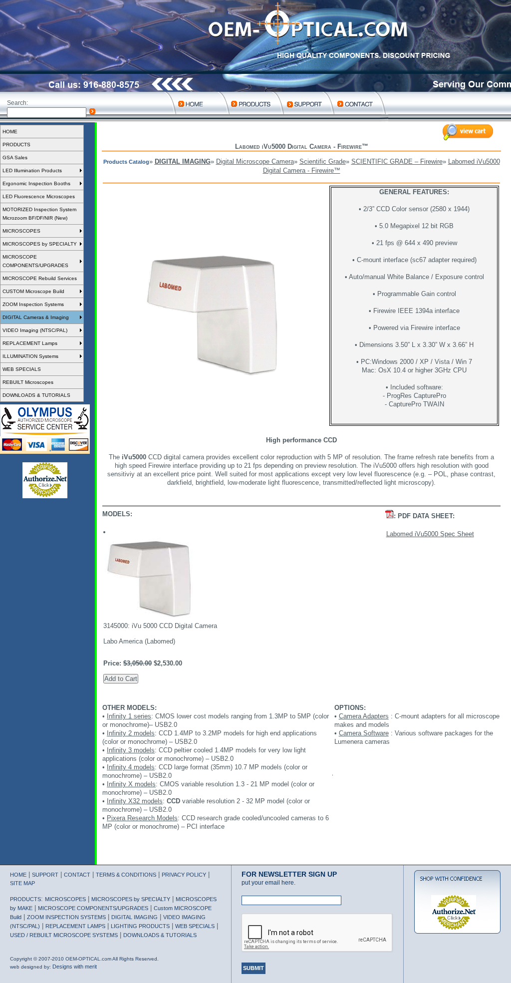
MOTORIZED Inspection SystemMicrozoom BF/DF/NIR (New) (39, 214)
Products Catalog (126, 162)
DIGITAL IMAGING (183, 161)
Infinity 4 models (131, 767)
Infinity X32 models (135, 801)
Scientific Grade (322, 161)
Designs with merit (74, 967)
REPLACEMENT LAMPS (75, 926)
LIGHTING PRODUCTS (140, 926)
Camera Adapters (364, 716)
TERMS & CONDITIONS (126, 875)
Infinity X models (131, 784)
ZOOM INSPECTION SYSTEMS (66, 917)
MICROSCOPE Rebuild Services (39, 278)
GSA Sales (14, 157)
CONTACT (77, 875)
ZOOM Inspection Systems (33, 304)
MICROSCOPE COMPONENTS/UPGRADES (35, 261)
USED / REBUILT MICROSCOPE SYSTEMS (64, 935)
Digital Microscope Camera (255, 161)
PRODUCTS (16, 144)
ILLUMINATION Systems (30, 356)
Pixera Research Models (142, 818)
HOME (9, 131)
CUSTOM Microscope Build (33, 291)
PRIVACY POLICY (184, 875)
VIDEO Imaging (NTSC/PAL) (34, 330)
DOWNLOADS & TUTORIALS (36, 395)
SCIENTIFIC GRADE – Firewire (397, 161)
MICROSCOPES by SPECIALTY (39, 244)
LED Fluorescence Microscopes (38, 196)
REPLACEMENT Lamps (29, 343)
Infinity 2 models (131, 733)
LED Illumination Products (32, 170)
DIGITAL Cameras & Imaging (35, 317)
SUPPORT (45, 875)
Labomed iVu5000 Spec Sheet (430, 534)
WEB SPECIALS (21, 369)
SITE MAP (22, 883)
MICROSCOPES (21, 231)
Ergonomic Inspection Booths (36, 183)
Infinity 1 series (129, 716)
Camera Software (364, 733)
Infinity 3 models (131, 750)
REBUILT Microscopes (27, 382)
